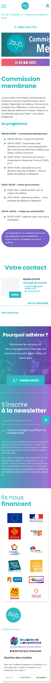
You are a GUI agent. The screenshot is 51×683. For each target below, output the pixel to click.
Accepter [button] (41, 677)
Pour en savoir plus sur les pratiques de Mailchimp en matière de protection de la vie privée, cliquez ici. (24, 472)
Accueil (5, 15)
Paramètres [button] (25, 677)
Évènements (16, 15)
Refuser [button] (9, 677)
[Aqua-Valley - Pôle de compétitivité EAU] (25, 8)
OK (45, 420)
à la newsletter (23, 408)
